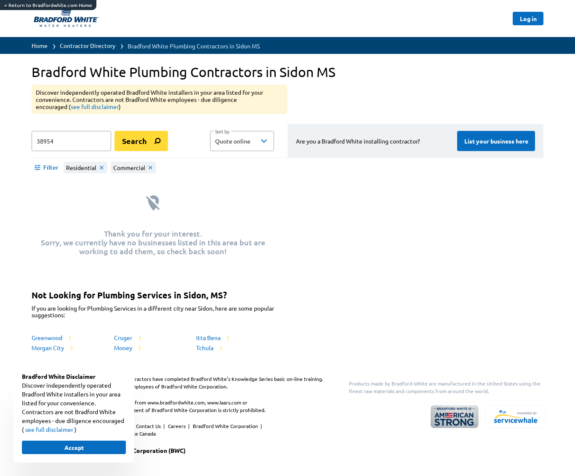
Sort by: (222, 132)
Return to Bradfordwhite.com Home (48, 5)
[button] (242, 141)
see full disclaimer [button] (95, 106)
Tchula (205, 347)
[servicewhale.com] (515, 416)
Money (123, 347)
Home (40, 45)
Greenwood (48, 337)
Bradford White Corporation (226, 426)
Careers (177, 426)
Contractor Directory (87, 45)
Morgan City (48, 347)
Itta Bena (209, 337)
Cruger (123, 337)
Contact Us (149, 426)
